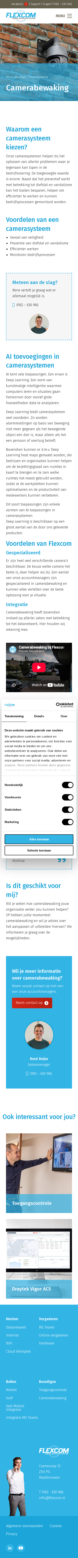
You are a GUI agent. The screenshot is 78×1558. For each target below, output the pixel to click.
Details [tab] (39, 716)
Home (9, 77)
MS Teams (47, 1327)
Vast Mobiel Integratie (15, 1408)
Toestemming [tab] (14, 716)
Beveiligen (20, 77)
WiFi (9, 1343)
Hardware (46, 1343)
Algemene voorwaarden (24, 1526)
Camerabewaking (52, 1398)
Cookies (56, 1526)
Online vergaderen (53, 1335)
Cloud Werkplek (18, 1351)
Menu (60, 16)
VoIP (9, 1398)
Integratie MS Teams (22, 1417)
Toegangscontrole (53, 1390)
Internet (12, 1335)
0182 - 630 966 (62, 4)
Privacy (11, 1534)
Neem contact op (30, 1002)
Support (35, 4)
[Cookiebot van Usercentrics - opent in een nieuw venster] (56, 705)
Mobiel (11, 1390)
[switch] (67, 797)
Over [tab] (64, 716)
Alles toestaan (39, 839)
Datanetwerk (16, 1327)
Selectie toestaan (39, 850)
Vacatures (19, 4)
